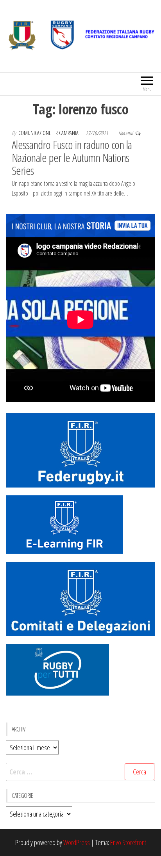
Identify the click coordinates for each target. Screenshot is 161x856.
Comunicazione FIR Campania (49, 133)
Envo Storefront (128, 842)
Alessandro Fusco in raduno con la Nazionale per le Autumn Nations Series (72, 157)
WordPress (76, 842)
